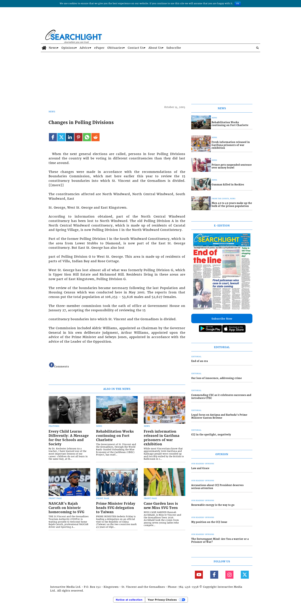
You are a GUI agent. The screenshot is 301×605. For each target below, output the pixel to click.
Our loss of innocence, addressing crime (216, 378)
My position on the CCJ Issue (209, 522)
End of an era (199, 361)
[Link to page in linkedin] (70, 137)
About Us (155, 48)
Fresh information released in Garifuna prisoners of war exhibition (162, 437)
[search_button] (257, 48)
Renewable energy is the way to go (213, 505)
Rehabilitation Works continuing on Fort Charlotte (115, 435)
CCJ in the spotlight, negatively (211, 434)
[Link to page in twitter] (61, 137)
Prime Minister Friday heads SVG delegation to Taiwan (115, 508)
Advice (85, 48)
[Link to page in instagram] (229, 575)
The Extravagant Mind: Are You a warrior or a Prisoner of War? (220, 540)
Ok (237, 3)
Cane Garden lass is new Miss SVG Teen (161, 506)
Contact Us (136, 48)
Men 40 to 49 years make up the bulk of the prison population (232, 205)
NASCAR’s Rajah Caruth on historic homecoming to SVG (66, 508)
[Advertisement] (150, 75)
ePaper (99, 48)
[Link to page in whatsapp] (87, 137)
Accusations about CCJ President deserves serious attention (217, 487)
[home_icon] (44, 48)
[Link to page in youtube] (199, 575)
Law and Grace (200, 468)
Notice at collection (129, 599)
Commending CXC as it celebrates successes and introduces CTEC (221, 397)
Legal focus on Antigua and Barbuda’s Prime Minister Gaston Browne (219, 416)
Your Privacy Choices (162, 599)
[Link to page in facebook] (53, 137)
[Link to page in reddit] (95, 137)
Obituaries (115, 48)
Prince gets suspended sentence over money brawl (232, 166)
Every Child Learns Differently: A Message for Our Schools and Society (69, 437)
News (53, 48)
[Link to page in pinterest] (78, 137)
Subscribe (173, 48)
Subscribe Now (221, 318)
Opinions (68, 48)
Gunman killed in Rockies (228, 184)
